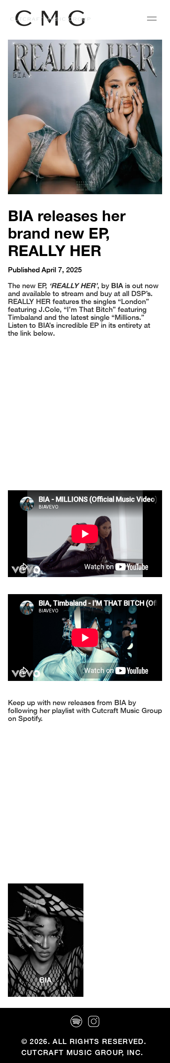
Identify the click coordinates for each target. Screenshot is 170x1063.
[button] (152, 18)
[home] (48, 18)
